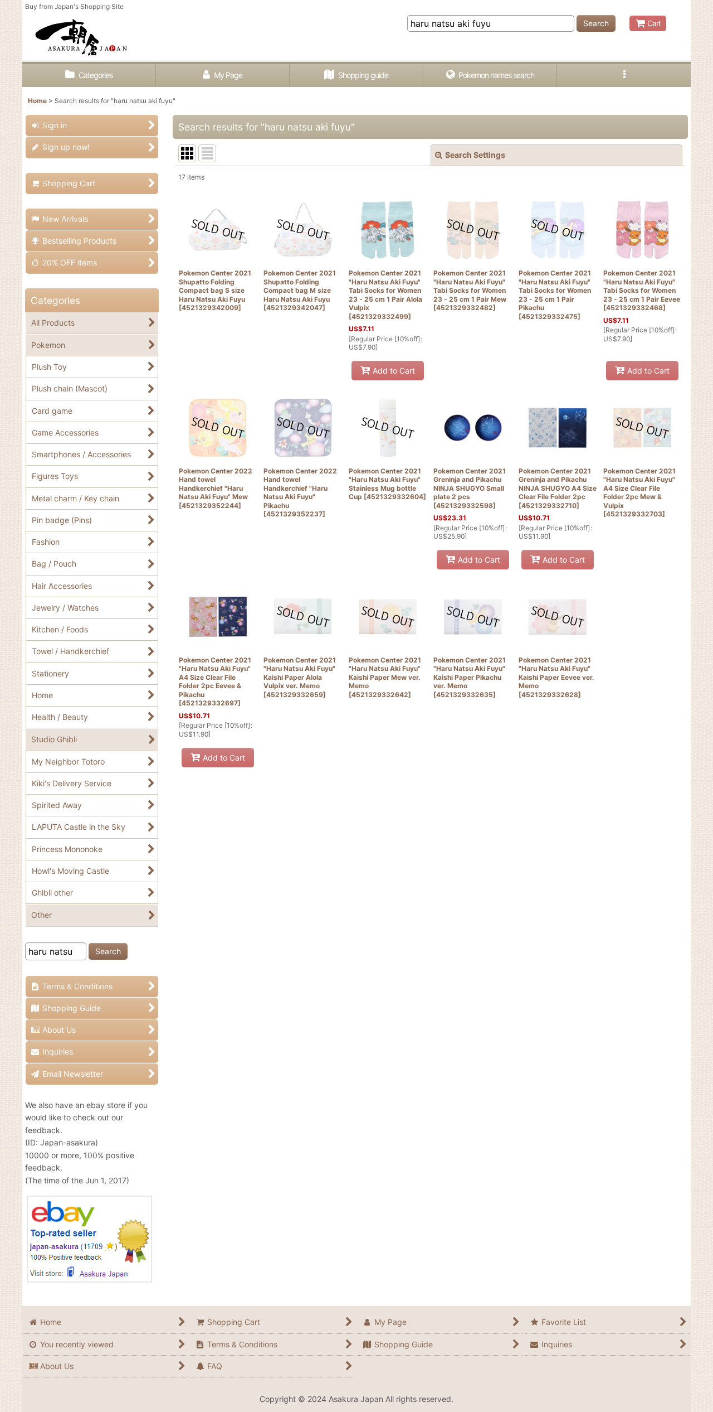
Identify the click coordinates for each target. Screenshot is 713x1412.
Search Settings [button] (475, 154)
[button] (624, 75)
